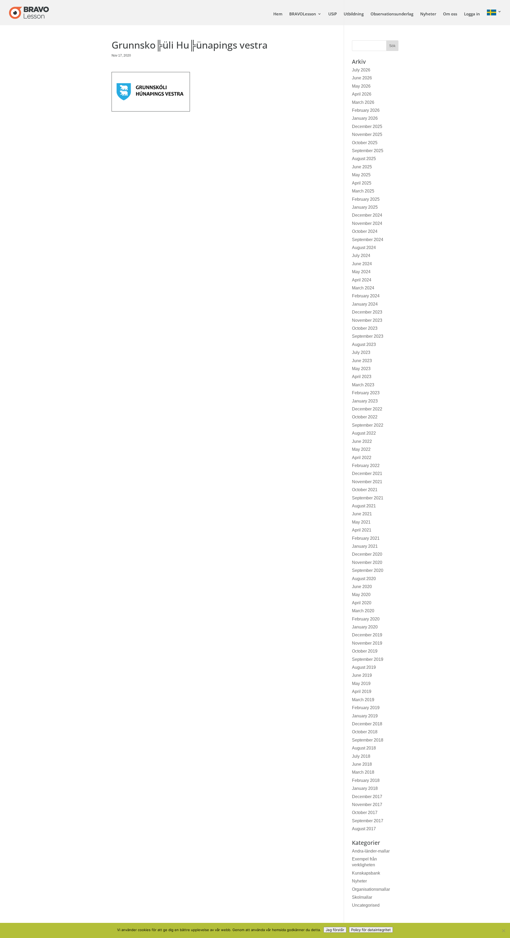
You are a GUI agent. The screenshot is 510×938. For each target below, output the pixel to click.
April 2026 (361, 94)
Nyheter (428, 14)
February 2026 (366, 110)
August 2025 (364, 158)
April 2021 (361, 530)
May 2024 (361, 271)
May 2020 (361, 594)
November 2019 (367, 643)
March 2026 (363, 102)
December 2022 (367, 409)
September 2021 (367, 498)
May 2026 (361, 86)
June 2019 (362, 675)
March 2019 (363, 699)
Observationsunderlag (392, 14)
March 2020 (363, 611)
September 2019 (367, 659)
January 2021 (365, 546)
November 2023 (367, 320)
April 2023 (361, 376)
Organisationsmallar (371, 889)
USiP (332, 14)
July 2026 (361, 70)
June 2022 (362, 441)
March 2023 (363, 385)
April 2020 (361, 603)
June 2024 (362, 264)
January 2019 (365, 716)
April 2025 (361, 183)
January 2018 (365, 788)
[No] (503, 930)
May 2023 (361, 368)
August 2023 (364, 344)
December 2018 (367, 724)
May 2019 (361, 683)
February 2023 (366, 393)
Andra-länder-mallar (371, 851)
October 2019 (364, 651)
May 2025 (361, 175)
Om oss (450, 14)
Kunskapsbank (366, 873)
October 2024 (364, 231)
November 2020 (367, 562)
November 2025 (367, 134)
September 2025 (367, 150)
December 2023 (367, 312)
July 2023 (361, 352)
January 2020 (365, 627)
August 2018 (364, 748)
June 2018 (362, 764)
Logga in (472, 14)
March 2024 (363, 288)
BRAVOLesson (302, 14)
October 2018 (364, 732)
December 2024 (367, 215)
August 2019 (364, 667)
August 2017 (364, 828)
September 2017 (367, 821)
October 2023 (364, 328)
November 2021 (367, 481)
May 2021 (361, 522)
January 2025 (365, 207)
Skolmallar (362, 897)
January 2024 (365, 304)
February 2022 (366, 465)
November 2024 (367, 223)
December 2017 (367, 796)
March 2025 (363, 191)
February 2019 (366, 707)
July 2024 (361, 255)
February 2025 (366, 199)
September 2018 (367, 740)
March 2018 (363, 772)
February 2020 (366, 619)
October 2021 (364, 489)
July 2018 (361, 756)
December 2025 (367, 126)
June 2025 (362, 167)
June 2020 (362, 586)
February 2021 (366, 538)
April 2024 (361, 280)
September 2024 (367, 239)
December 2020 (367, 554)
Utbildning (354, 14)
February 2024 (366, 296)
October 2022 (364, 417)
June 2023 (362, 360)
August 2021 (364, 506)
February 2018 (366, 780)
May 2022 (361, 449)
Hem (277, 14)
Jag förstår (335, 930)
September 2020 (367, 570)
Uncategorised (366, 905)
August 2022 (364, 433)
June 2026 (362, 78)
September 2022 (367, 425)
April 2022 (361, 457)
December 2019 (367, 635)
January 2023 (365, 401)
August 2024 (364, 247)
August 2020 (364, 578)
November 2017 (367, 804)
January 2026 (365, 118)
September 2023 (367, 336)
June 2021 (362, 514)
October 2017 (364, 812)
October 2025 (364, 142)
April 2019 (361, 691)
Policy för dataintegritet (371, 930)
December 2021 (367, 473)
